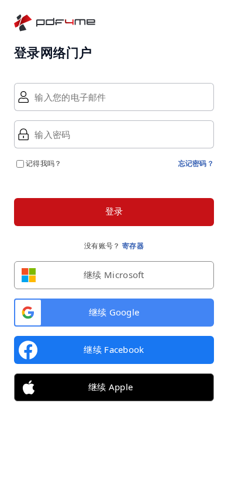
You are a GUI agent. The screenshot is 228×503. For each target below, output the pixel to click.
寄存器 (133, 246)
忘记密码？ (196, 163)
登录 (114, 211)
